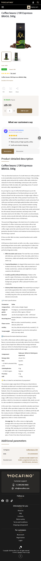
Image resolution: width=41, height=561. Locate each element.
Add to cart (24, 111)
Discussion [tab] (19, 151)
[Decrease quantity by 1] (5, 111)
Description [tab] (8, 151)
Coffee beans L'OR (32, 450)
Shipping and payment (20, 525)
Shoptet (20, 552)
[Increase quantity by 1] (14, 111)
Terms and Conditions (20, 522)
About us (20, 511)
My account (20, 535)
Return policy (20, 519)
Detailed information (7, 81)
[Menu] (2, 7)
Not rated (13, 73)
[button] (1, 137)
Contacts (20, 516)
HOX (28, 552)
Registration (20, 538)
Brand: (12, 69)
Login (20, 540)
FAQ (20, 513)
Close (33, 95)
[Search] (38, 2)
